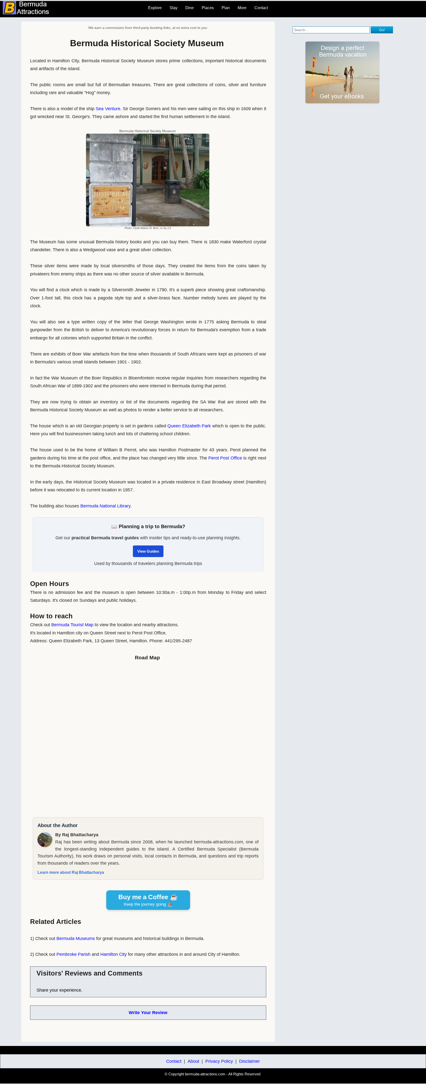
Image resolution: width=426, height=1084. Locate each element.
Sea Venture (108, 108)
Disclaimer (249, 1061)
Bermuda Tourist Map (72, 624)
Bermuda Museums (75, 938)
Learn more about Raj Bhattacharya (70, 872)
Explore (155, 8)
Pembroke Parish (73, 954)
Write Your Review (148, 1012)
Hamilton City (113, 954)
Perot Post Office (225, 458)
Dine (189, 8)
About (193, 1061)
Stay (174, 8)
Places (208, 8)
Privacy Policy (219, 1061)
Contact (261, 8)
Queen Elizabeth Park (189, 425)
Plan (226, 8)
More (242, 8)
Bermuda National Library (105, 505)
